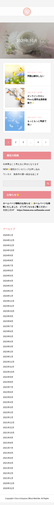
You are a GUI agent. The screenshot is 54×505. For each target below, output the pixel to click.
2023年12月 (8, 301)
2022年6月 (8, 392)
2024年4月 (8, 281)
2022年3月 (8, 407)
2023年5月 (8, 336)
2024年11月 (8, 245)
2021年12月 (8, 422)
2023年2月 (8, 351)
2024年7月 (8, 265)
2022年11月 (8, 367)
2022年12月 (8, 362)
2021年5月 (8, 458)
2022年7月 (8, 387)
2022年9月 (8, 377)
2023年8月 (8, 321)
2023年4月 (8, 341)
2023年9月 (8, 316)
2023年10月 (8, 311)
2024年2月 (8, 291)
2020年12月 (8, 483)
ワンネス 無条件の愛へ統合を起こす (21, 174)
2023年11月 (8, 306)
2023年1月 (8, 356)
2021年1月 (8, 478)
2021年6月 (8, 453)
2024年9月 (8, 255)
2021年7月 (8, 448)
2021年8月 (8, 443)
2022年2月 (8, 412)
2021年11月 (8, 427)
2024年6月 (8, 270)
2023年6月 (8, 331)
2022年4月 (8, 402)
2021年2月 (8, 473)
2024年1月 (8, 296)
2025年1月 (8, 235)
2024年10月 (8, 250)
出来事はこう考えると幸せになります (21, 164)
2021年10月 (8, 432)
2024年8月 (8, 260)
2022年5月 (8, 397)
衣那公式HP (8, 210)
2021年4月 (8, 463)
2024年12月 (8, 240)
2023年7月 (8, 326)
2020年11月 (8, 488)
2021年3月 (8, 468)
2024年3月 (8, 286)
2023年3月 (8, 346)
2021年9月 (8, 437)
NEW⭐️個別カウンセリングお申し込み (22, 169)
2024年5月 (8, 275)
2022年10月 (8, 372)
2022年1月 (8, 417)
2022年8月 (8, 382)
